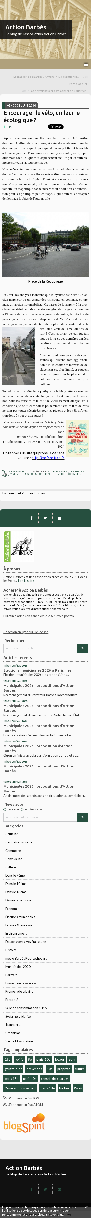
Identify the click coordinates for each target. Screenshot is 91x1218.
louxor (59, 1059)
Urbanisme (13, 1033)
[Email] (59, 518)
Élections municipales (20, 917)
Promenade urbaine (19, 991)
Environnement (16, 933)
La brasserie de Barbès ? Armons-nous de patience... (46, 76)
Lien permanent (16, 471)
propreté (63, 1069)
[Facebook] (31, 518)
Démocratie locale (18, 900)
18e (7, 1059)
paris (12, 473)
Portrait (11, 975)
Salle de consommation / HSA (26, 1008)
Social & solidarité (18, 1016)
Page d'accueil (78, 83)
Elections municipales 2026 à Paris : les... (38, 670)
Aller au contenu (13, 3)
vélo (61, 473)
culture (80, 1069)
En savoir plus (54, 1214)
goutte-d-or (13, 1069)
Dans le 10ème (15, 884)
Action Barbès (25, 27)
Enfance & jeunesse (18, 925)
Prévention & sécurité (20, 983)
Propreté (11, 1000)
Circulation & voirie (18, 842)
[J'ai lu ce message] (86, 1207)
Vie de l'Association (19, 1041)
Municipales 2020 (18, 967)
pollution (36, 473)
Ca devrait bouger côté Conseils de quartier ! (59, 90)
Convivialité (13, 859)
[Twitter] (45, 518)
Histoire (11, 950)
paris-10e (43, 1059)
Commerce (13, 850)
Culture (10, 867)
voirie (19, 1059)
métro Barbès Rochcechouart (26, 958)
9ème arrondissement (20, 1088)
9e (30, 1059)
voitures (23, 473)
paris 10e (29, 1079)
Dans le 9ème (15, 875)
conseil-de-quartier (54, 1079)
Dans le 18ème (15, 892)
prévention (34, 1069)
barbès (64, 1088)
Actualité (11, 834)
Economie (12, 909)
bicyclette (50, 473)
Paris (78, 1088)
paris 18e (11, 1079)
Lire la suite (26, 581)
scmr (72, 1059)
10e (49, 1069)
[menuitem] (51, 77)
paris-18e (48, 1088)
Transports (13, 1025)
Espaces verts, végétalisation (25, 942)
